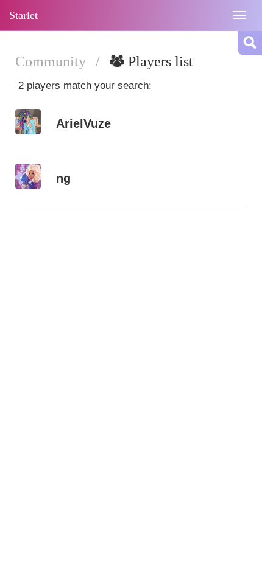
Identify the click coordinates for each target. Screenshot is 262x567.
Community (52, 61)
